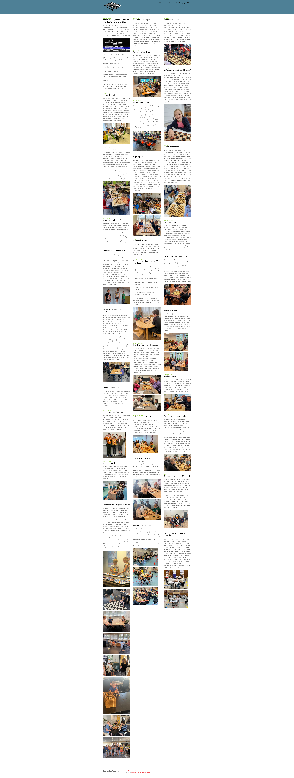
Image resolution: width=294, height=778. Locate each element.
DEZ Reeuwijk (163, 3)
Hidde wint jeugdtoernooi (113, 412)
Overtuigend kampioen (173, 146)
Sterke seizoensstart (111, 387)
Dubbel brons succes (141, 102)
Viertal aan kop (170, 222)
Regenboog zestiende (172, 19)
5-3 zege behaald (140, 240)
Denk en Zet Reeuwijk (131, 771)
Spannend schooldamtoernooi (115, 250)
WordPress (133, 772)
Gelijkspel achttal (170, 310)
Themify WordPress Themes (143, 772)
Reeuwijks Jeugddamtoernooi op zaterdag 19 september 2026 (116, 20)
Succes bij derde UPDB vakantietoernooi (112, 310)
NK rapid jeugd (109, 95)
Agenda (178, 3)
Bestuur (171, 3)
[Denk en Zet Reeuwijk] (113, 9)
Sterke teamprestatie (141, 458)
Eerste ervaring (170, 376)
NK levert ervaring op (141, 19)
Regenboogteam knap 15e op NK (177, 476)
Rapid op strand (139, 156)
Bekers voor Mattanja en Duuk (176, 256)
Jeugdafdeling (186, 3)
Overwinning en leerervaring (175, 416)
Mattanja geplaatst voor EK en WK (177, 70)
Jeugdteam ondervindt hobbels (145, 345)
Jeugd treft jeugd (109, 149)
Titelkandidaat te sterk (142, 416)
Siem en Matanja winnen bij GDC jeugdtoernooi (146, 262)
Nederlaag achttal (110, 463)
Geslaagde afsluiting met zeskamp (116, 505)
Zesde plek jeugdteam (142, 52)
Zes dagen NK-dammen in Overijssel (174, 534)
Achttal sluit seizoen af (112, 220)
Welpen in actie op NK (142, 525)
